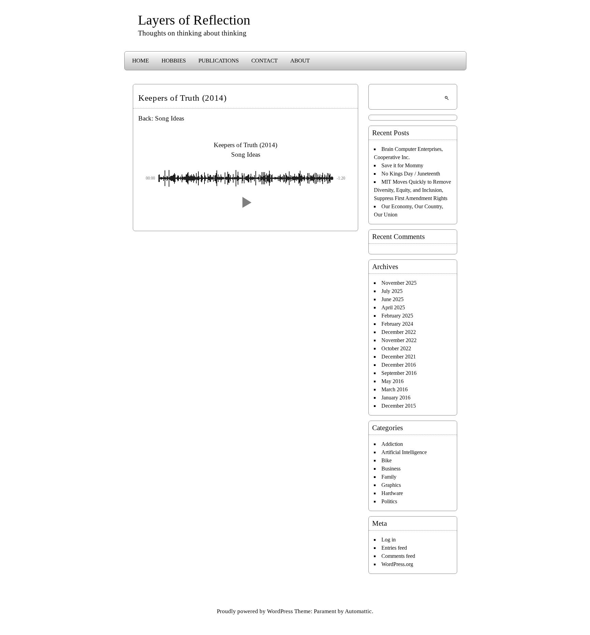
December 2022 (398, 332)
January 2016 (395, 397)
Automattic (358, 611)
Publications (218, 60)
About (300, 60)
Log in (388, 539)
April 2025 (393, 307)
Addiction (392, 444)
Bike (386, 460)
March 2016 (394, 389)
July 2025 (392, 291)
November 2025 (399, 283)
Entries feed (394, 548)
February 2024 (397, 324)
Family (388, 477)
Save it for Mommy (402, 165)
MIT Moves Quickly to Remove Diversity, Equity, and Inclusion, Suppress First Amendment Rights (412, 190)
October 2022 (396, 348)
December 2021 (398, 356)
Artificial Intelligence (404, 452)
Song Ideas (169, 118)
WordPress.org (397, 564)
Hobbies (173, 60)
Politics (389, 501)
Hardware (392, 493)
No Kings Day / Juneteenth (410, 174)
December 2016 (398, 365)
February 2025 (397, 316)
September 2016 (399, 373)
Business (391, 468)
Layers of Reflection (194, 20)
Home (140, 60)
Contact (264, 60)
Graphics (391, 485)
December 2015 (398, 406)
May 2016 (392, 381)
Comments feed (398, 556)
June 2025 (392, 299)
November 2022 (399, 340)
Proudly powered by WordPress (255, 611)
